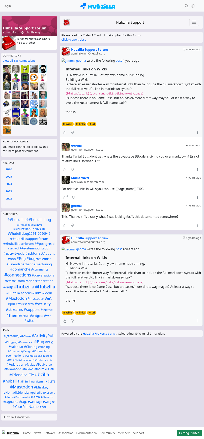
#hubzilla (24, 286)
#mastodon (36, 299)
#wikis (29, 320)
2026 (9, 169)
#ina (32, 381)
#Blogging (11, 342)
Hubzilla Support (130, 22)
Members (124, 433)
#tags (23, 402)
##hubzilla (16, 219)
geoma (81, 60)
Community (107, 433)
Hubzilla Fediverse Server (99, 333)
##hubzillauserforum (18, 244)
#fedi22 (30, 364)
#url (26, 316)
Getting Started (189, 433)
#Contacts (31, 355)
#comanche (20, 269)
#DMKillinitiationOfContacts (29, 360)
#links (36, 293)
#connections (17, 275)
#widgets (36, 316)
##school (13, 248)
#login (47, 293)
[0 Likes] (65, 132)
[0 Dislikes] (72, 132)
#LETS (52, 381)
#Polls (9, 397)
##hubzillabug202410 (29, 229)
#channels (30, 264)
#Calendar (14, 264)
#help (8, 287)
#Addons (48, 253)
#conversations (43, 275)
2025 (9, 176)
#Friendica (18, 374)
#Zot (42, 407)
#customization (23, 281)
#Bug (21, 258)
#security (43, 303)
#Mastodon (16, 298)
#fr (52, 369)
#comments (39, 269)
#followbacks (13, 369)
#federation (44, 280)
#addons (32, 253)
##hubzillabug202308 (29, 224)
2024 (9, 184)
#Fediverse (44, 364)
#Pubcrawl (21, 397)
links (82, 124)
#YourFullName (25, 406)
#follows (27, 369)
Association (66, 433)
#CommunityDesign (19, 351)
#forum (39, 369)
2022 (9, 199)
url (93, 124)
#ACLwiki (25, 336)
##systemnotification (35, 248)
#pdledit (36, 392)
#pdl (11, 304)
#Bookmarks (25, 342)
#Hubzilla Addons (18, 293)
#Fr (47, 369)
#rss (19, 304)
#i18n (24, 381)
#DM (9, 360)
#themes (14, 315)
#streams (14, 309)
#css (8, 281)
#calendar (43, 259)
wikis (69, 124)
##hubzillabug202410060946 (29, 234)
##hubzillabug (38, 219)
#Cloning (30, 347)
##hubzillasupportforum (29, 238)
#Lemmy (41, 381)
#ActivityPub (43, 335)
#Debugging (45, 355)
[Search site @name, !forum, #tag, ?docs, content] (186, 6)
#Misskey (41, 387)
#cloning (45, 264)
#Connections (41, 351)
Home (27, 433)
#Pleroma (48, 392)
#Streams (47, 397)
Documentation (86, 433)
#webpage (35, 402)
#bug (30, 258)
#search (28, 304)
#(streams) (11, 336)
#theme (46, 309)
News (37, 433)
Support (138, 433)
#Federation (15, 364)
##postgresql (44, 243)
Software (50, 433)
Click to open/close (73, 39)
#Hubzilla (45, 287)
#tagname (10, 402)
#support (32, 309)
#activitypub (14, 253)
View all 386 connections (19, 60)
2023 (9, 191)
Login (7, 6)
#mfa (49, 299)
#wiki (48, 315)
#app (12, 258)
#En (49, 360)
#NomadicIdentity (16, 392)
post (119, 60)
